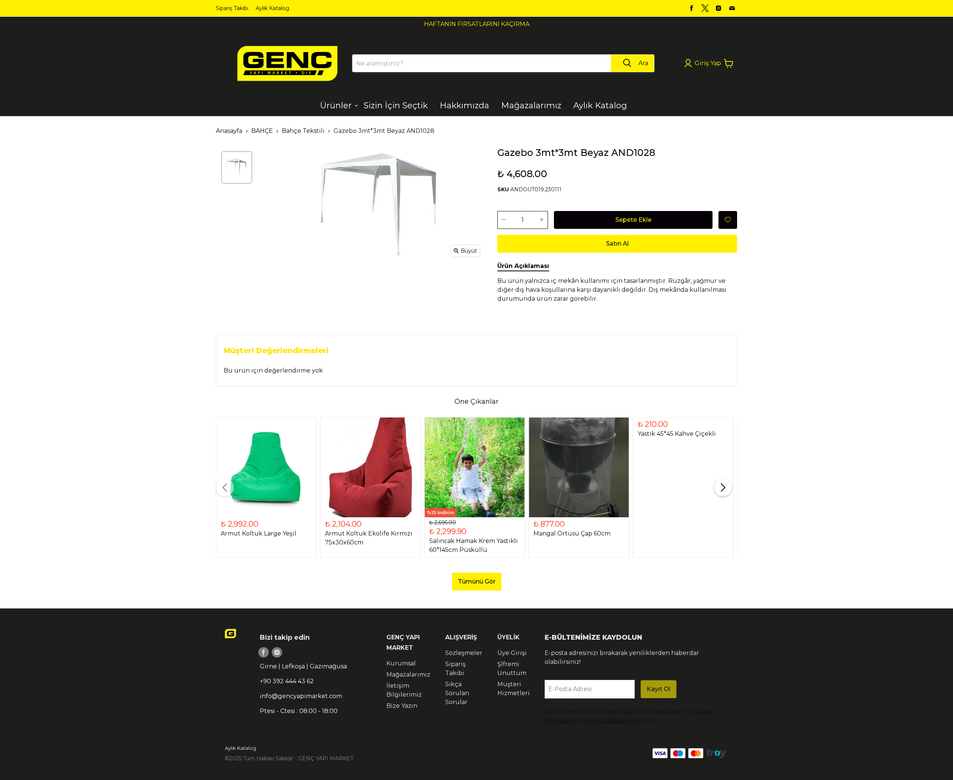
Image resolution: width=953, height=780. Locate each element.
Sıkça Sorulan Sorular (457, 693)
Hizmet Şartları (605, 720)
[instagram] (718, 8)
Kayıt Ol (658, 689)
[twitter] (705, 8)
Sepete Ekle (633, 219)
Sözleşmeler (463, 652)
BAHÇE (262, 130)
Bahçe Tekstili (303, 130)
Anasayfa (229, 130)
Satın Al (617, 243)
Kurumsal (401, 663)
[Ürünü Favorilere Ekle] (727, 220)
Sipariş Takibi (232, 8)
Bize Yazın (401, 705)
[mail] (732, 8)
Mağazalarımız (408, 674)
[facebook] (691, 8)
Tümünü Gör (476, 581)
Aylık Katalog (272, 8)
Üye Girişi (512, 652)
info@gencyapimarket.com (301, 696)
